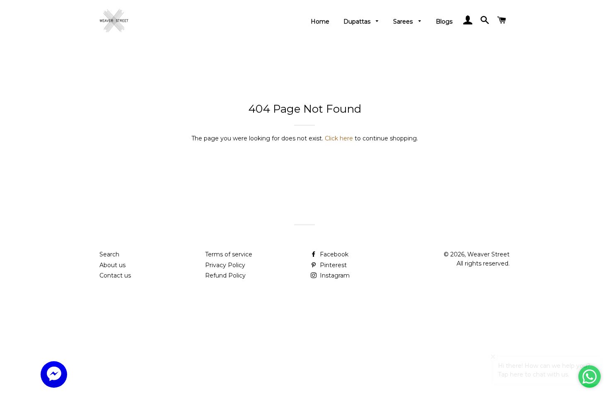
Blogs (444, 21)
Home (320, 21)
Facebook (333, 254)
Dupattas (357, 21)
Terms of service (228, 254)
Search (109, 254)
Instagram (334, 275)
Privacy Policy (225, 265)
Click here (339, 138)
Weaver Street (488, 254)
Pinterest (332, 265)
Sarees (403, 21)
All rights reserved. (483, 263)
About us (112, 265)
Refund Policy (225, 275)
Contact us (115, 275)
